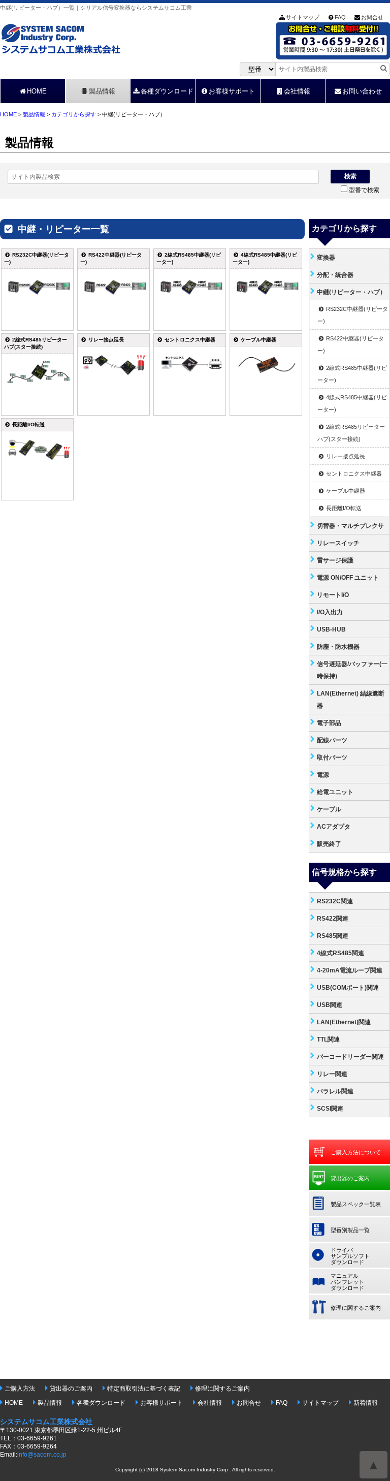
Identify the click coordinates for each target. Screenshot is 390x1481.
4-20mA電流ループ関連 (349, 970)
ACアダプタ (333, 826)
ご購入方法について (356, 1152)
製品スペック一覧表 (356, 1204)
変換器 (326, 257)
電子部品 (329, 723)
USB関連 (329, 1005)
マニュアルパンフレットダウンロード (347, 1282)
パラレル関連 (335, 1091)
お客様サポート (232, 91)
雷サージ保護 (335, 560)
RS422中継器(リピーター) (350, 344)
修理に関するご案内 (356, 1308)
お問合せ (372, 17)
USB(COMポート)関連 (348, 987)
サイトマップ (302, 17)
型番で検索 (364, 190)
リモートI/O (333, 594)
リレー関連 (332, 1074)
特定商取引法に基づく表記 (143, 1388)
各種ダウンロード (167, 91)
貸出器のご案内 (350, 1178)
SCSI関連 (330, 1108)
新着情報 (365, 1402)
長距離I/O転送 (343, 508)
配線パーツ (332, 740)
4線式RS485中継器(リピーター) (352, 403)
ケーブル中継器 (344, 491)
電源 (323, 774)
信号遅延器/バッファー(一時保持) (352, 670)
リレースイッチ (338, 543)
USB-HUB (331, 629)
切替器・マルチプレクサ (350, 525)
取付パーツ (332, 757)
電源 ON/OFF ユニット (348, 577)
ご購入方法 (20, 1388)
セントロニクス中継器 (353, 473)
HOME (37, 91)
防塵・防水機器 (338, 646)
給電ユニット (335, 792)
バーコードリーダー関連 (350, 1056)
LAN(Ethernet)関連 (344, 1022)
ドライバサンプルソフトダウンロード (350, 1256)
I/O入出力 (330, 612)
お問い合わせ (362, 91)
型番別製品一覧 (350, 1230)
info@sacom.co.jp (42, 1454)
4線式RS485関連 (340, 953)
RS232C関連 (335, 901)
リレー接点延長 (344, 456)
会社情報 (297, 91)
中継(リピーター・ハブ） (351, 292)
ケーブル (329, 809)
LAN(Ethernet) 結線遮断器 (350, 699)
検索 (350, 176)
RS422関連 (332, 918)
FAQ (340, 17)
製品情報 (102, 91)
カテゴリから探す (73, 114)
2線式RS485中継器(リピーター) (352, 374)
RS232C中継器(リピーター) (352, 315)
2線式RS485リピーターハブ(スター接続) (351, 433)
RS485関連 (332, 935)
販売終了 (329, 843)
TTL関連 (328, 1039)
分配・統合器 (335, 274)
